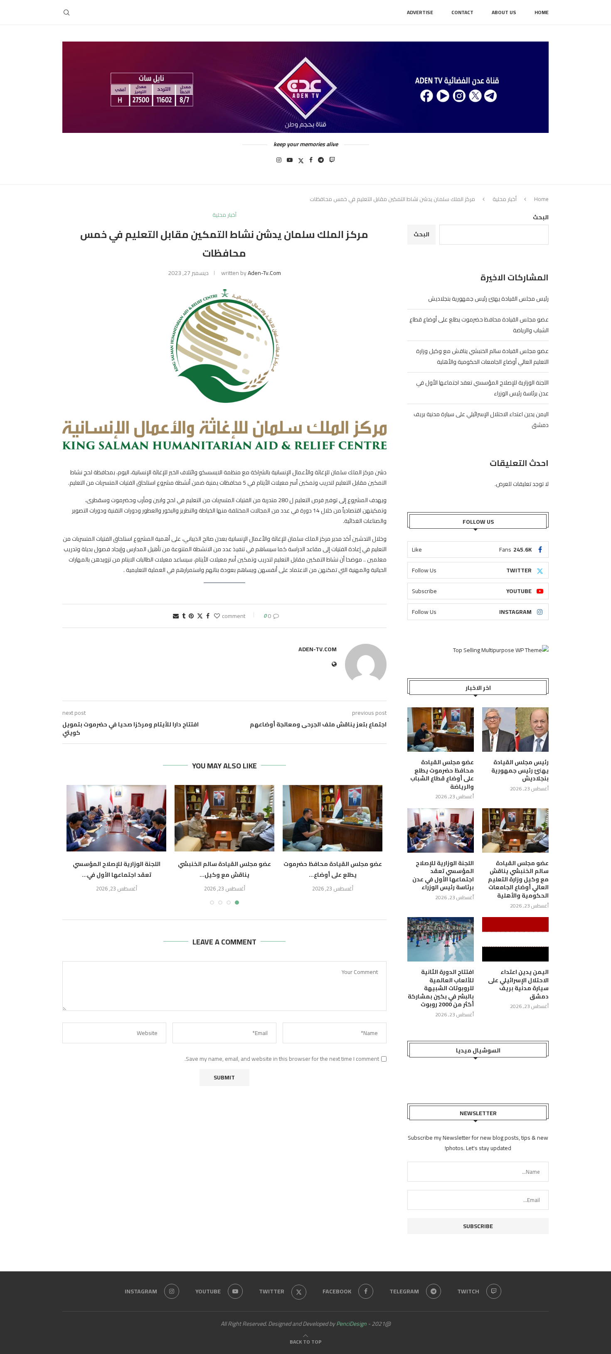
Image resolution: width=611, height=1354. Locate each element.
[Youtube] (290, 162)
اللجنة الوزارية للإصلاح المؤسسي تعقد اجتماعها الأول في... (116, 869)
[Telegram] (321, 162)
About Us (504, 12)
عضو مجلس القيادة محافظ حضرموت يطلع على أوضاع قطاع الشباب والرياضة (442, 774)
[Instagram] (278, 162)
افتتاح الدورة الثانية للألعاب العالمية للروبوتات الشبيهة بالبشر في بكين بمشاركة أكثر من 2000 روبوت (441, 988)
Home (542, 12)
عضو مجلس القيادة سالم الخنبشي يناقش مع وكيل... (224, 869)
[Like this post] (217, 616)
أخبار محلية (505, 199)
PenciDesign (351, 1323)
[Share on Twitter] (200, 616)
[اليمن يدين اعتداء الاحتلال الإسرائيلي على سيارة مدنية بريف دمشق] (515, 939)
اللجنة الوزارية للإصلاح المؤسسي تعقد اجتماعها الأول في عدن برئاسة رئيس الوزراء (443, 875)
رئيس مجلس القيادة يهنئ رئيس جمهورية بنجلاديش (488, 298)
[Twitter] (301, 162)
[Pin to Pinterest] (191, 616)
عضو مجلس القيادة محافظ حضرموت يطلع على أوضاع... (332, 869)
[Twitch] (332, 162)
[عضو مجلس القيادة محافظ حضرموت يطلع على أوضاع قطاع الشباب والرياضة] (332, 818)
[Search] (66, 12)
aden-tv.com (264, 272)
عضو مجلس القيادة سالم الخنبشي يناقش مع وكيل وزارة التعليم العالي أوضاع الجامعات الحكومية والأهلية (482, 356)
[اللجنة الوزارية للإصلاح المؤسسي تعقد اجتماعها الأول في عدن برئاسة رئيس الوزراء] (116, 818)
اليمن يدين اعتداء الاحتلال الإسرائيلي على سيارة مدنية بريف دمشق (518, 984)
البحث (541, 217)
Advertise (420, 12)
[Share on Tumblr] (183, 616)
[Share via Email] (176, 616)
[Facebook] (311, 162)
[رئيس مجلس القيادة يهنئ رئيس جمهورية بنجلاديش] (515, 729)
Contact (462, 12)
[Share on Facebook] (207, 616)
